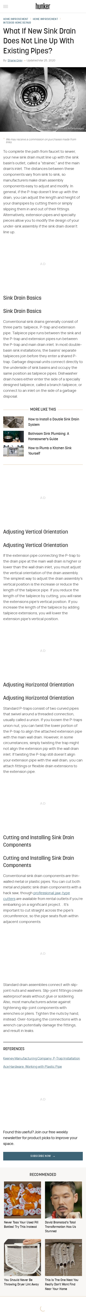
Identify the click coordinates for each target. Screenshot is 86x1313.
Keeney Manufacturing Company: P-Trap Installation (41, 1058)
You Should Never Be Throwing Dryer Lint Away (21, 1282)
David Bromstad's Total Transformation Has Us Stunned (60, 1227)
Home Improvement (15, 19)
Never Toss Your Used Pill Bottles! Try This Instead (21, 1225)
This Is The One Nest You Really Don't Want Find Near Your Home (61, 1285)
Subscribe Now (40, 1156)
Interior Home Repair (17, 23)
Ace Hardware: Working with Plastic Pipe (32, 1066)
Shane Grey (15, 60)
